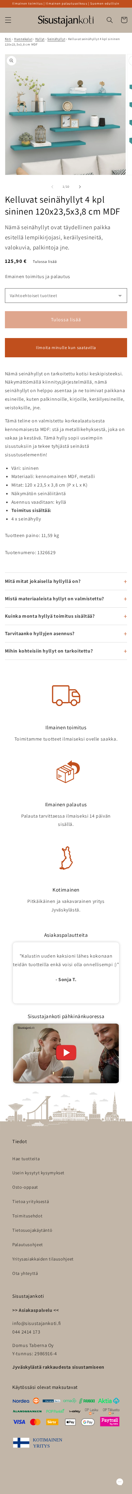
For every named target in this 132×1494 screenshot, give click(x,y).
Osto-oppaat (25, 1187)
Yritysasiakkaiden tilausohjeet (43, 1259)
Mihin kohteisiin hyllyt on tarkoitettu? (49, 651)
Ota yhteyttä (25, 1273)
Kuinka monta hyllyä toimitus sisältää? (50, 616)
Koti (8, 39)
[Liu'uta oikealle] (80, 186)
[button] (8, 20)
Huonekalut (23, 39)
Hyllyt (40, 39)
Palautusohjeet (27, 1244)
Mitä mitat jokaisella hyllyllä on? (42, 581)
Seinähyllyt (56, 39)
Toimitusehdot (27, 1216)
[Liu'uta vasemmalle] (52, 186)
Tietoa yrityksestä (30, 1201)
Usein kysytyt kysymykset (38, 1173)
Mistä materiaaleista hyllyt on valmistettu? (54, 598)
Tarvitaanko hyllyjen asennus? (40, 633)
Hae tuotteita (26, 1158)
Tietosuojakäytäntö (32, 1230)
